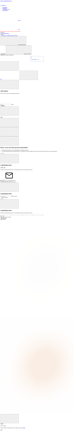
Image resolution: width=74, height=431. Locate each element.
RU (1, 79)
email (2, 167)
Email (12, 104)
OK (1, 117)
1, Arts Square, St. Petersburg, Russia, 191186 (8, 35)
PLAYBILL (5, 7)
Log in (2, 198)
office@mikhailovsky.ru (4, 33)
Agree (2, 423)
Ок (1, 429)
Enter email (13, 180)
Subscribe (2, 105)
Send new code (3, 218)
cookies (23, 427)
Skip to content (3, 0)
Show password (5, 197)
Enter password (14, 196)
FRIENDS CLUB (6, 9)
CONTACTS (5, 10)
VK (4, 167)
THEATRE (5, 8)
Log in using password (4, 181)
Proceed (2, 153)
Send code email (12, 181)
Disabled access (9, 0)
